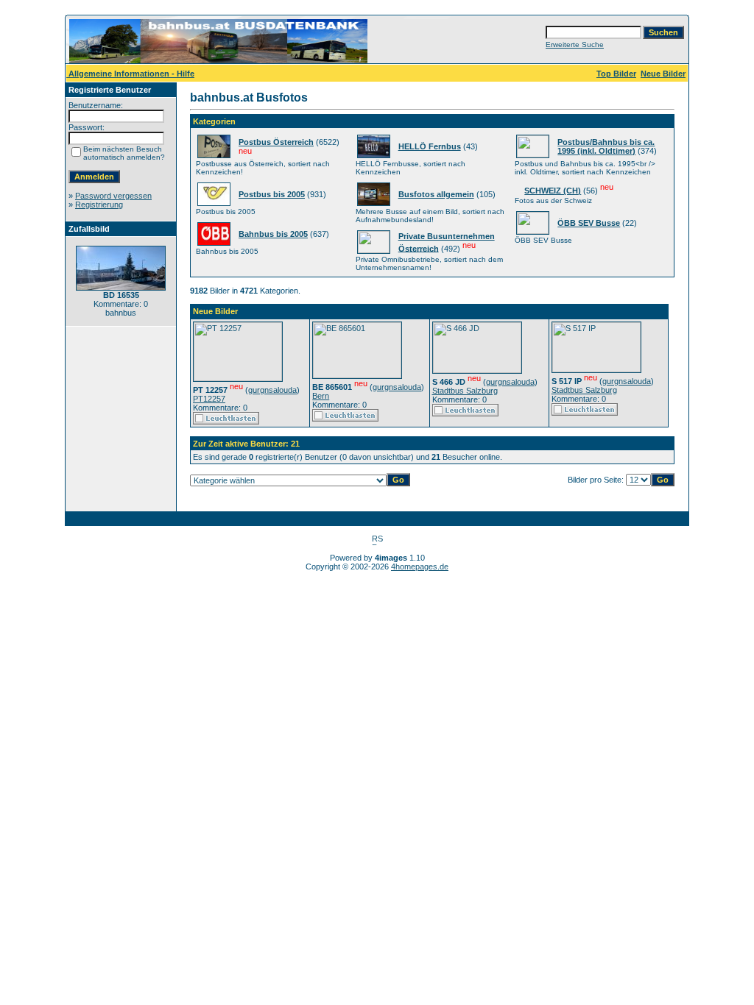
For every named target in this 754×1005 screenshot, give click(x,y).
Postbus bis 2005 (272, 194)
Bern (320, 395)
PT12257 (209, 398)
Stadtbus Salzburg (465, 390)
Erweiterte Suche (575, 44)
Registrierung (99, 204)
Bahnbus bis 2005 (273, 234)
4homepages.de (419, 566)
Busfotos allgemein (436, 194)
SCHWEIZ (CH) (552, 190)
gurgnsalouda (272, 390)
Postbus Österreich (276, 142)
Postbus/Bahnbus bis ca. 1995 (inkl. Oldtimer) (606, 146)
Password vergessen (113, 195)
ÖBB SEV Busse (588, 223)
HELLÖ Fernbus (429, 146)
